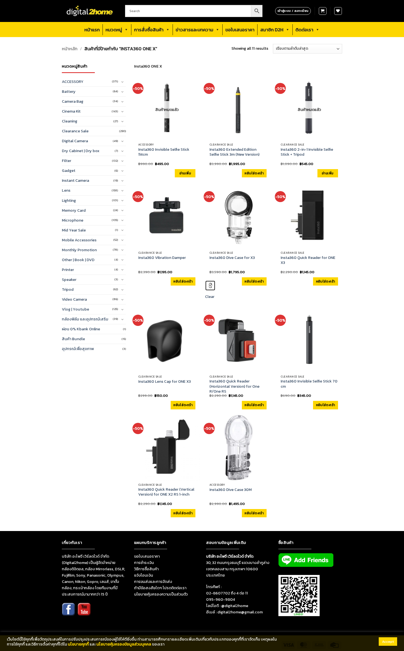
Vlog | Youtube (75, 309)
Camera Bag (72, 101)
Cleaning (69, 121)
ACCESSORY (73, 82)
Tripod (68, 289)
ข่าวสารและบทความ (194, 29)
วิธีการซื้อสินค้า (146, 569)
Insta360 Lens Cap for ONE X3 (164, 381)
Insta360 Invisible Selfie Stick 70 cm (309, 384)
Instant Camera (75, 180)
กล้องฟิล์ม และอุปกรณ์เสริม (85, 319)
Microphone (72, 220)
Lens (66, 190)
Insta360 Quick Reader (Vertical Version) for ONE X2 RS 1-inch (166, 492)
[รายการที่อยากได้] (338, 11)
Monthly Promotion (79, 250)
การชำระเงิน (144, 563)
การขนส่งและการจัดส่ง (153, 582)
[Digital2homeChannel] (84, 613)
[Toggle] (122, 81)
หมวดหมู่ (114, 29)
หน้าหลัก (70, 48)
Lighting (69, 200)
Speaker (69, 279)
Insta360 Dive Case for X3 (232, 257)
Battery (69, 91)
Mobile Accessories (79, 240)
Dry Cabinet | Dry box (80, 151)
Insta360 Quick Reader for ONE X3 (308, 260)
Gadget (68, 170)
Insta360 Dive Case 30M (230, 489)
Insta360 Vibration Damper (162, 257)
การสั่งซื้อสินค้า (149, 29)
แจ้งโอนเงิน (143, 575)
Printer (68, 270)
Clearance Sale (75, 131)
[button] (322, 11)
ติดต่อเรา (304, 29)
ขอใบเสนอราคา (239, 29)
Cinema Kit (71, 111)
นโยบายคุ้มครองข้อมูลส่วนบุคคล (123, 644)
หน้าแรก (92, 29)
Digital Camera (75, 141)
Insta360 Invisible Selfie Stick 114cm (163, 152)
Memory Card (74, 210)
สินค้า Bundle (73, 339)
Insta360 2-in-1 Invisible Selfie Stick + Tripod (307, 152)
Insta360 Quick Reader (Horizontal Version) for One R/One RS (234, 386)
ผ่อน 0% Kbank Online (81, 329)
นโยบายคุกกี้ (78, 644)
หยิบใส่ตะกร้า (254, 173)
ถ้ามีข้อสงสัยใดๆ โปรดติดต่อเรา (160, 588)
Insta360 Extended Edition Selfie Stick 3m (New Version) (234, 152)
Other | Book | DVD (78, 260)
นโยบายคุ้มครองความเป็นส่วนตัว (161, 594)
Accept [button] (388, 641)
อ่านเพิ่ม (185, 173)
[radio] (210, 285)
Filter (66, 161)
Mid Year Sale (74, 230)
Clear (209, 297)
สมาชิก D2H (271, 29)
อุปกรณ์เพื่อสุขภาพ (78, 349)
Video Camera (74, 299)
